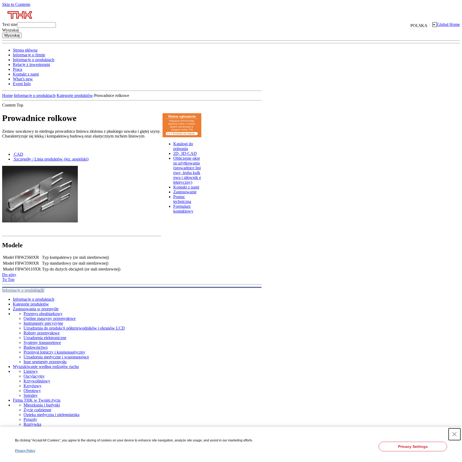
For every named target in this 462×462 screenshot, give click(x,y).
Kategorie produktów (75, 95)
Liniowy (31, 371)
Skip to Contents (16, 4)
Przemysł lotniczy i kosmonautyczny (54, 352)
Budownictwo (36, 347)
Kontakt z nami (26, 74)
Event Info (22, 83)
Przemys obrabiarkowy (43, 313)
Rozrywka (32, 424)
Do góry (9, 274)
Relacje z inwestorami (31, 64)
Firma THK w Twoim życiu (36, 400)
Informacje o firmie (29, 55)
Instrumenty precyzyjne (43, 323)
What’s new (23, 79)
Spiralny (31, 395)
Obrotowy (32, 390)
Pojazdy (30, 419)
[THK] (20, 20)
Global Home (448, 24)
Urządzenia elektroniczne (45, 337)
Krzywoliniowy (37, 381)
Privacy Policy (25, 451)
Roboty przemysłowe (42, 333)
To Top (8, 279)
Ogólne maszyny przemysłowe (50, 318)
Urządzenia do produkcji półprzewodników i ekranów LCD (74, 328)
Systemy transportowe (42, 342)
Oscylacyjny (34, 376)
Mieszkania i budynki (42, 405)
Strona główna (25, 50)
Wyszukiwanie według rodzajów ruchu (46, 366)
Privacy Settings (413, 446)
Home (7, 95)
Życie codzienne (37, 410)
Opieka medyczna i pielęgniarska (51, 414)
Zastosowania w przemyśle (36, 309)
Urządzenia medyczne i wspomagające (56, 357)
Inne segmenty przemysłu (45, 361)
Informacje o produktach (33, 59)
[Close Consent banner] (454, 434)
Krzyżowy (32, 385)
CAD (18, 154)
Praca (17, 69)
